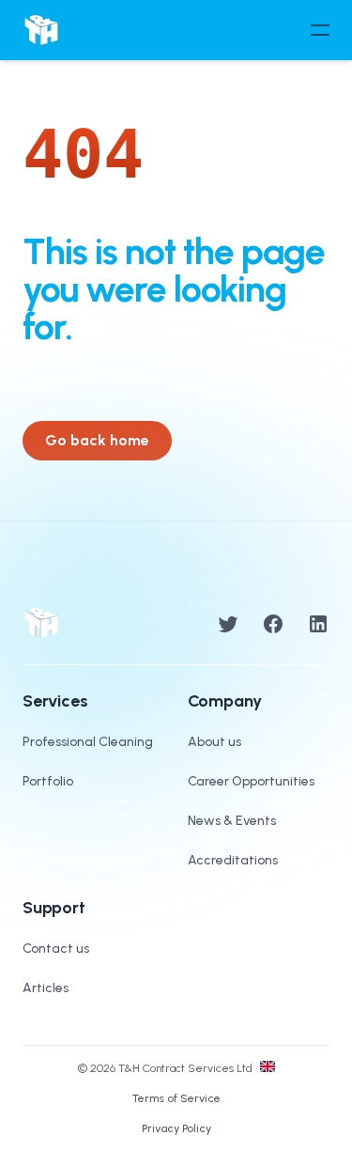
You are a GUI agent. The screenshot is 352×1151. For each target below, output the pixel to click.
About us (214, 742)
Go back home (97, 440)
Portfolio (48, 781)
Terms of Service (176, 1098)
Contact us (56, 949)
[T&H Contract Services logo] (41, 30)
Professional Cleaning (88, 742)
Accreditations (233, 860)
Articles (46, 988)
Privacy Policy (176, 1128)
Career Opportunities (251, 781)
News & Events (232, 821)
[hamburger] (320, 30)
